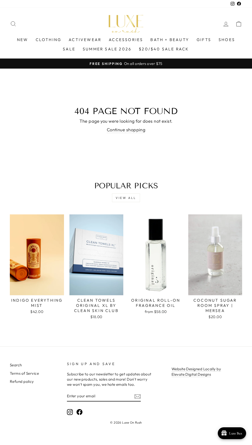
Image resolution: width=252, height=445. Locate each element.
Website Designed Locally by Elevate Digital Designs (196, 371)
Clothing (49, 39)
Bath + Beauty (169, 39)
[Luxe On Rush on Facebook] (79, 412)
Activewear (85, 39)
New (22, 39)
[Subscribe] (137, 396)
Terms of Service (24, 373)
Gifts (204, 39)
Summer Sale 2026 (107, 48)
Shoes (227, 39)
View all (126, 198)
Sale (69, 48)
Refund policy (22, 381)
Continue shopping (126, 130)
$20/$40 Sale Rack (164, 48)
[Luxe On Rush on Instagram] (70, 412)
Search (16, 365)
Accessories (126, 39)
